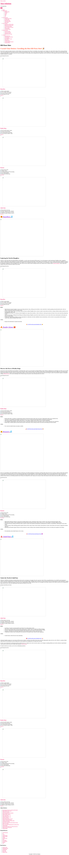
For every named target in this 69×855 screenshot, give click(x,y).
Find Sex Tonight (6, 817)
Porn (5, 14)
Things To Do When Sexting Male (8, 820)
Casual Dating (5, 835)
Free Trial (2, 174)
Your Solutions (5, 3)
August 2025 (5, 849)
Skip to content (3, 0)
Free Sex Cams (7, 31)
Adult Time (2, 207)
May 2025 (4, 851)
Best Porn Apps (7, 20)
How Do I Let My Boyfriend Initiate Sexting (10, 822)
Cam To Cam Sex (8, 32)
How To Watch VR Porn (9, 27)
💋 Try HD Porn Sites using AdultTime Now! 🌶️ (34, 638)
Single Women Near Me (7, 816)
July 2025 (4, 850)
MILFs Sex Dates (6, 823)
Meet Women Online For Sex (8, 818)
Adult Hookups (5, 832)
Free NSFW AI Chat (8, 38)
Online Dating (5, 825)
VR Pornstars (7, 28)
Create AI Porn (7, 42)
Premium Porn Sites (8, 18)
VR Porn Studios (8, 29)
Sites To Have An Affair (7, 814)
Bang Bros (2, 89)
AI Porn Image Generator (9, 41)
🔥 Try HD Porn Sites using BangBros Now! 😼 (34, 324)
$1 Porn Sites (7, 19)
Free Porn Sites (5, 17)
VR (5, 15)
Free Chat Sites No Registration (8, 812)
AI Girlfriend (7, 37)
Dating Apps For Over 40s (7, 827)
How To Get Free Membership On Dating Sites (11, 824)
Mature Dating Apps (6, 813)
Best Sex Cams (5, 30)
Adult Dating (5, 10)
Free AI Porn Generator (9, 36)
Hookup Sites (7, 11)
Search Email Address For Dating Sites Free (10, 826)
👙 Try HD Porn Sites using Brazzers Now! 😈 (34, 533)
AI (5, 16)
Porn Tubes (7, 22)
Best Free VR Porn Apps (9, 25)
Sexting (6, 12)
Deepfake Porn (7, 35)
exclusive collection (56, 263)
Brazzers (2, 167)
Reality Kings (3, 128)
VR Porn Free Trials (8, 26)
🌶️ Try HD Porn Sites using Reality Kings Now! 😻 (34, 428)
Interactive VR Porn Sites (9, 24)
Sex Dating (4, 840)
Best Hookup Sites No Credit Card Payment (10, 810)
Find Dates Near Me (6, 821)
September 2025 (5, 848)
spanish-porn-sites (6, 373)
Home (4, 9)
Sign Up (1, 95)
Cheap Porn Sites (8, 21)
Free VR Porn (5, 23)
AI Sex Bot (7, 39)
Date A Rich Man (6, 815)
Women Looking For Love (7, 819)
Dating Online (5, 836)
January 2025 (5, 852)
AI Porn (4, 34)
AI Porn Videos (7, 40)
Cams (6, 13)
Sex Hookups (5, 841)
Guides (4, 837)
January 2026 (5, 847)
